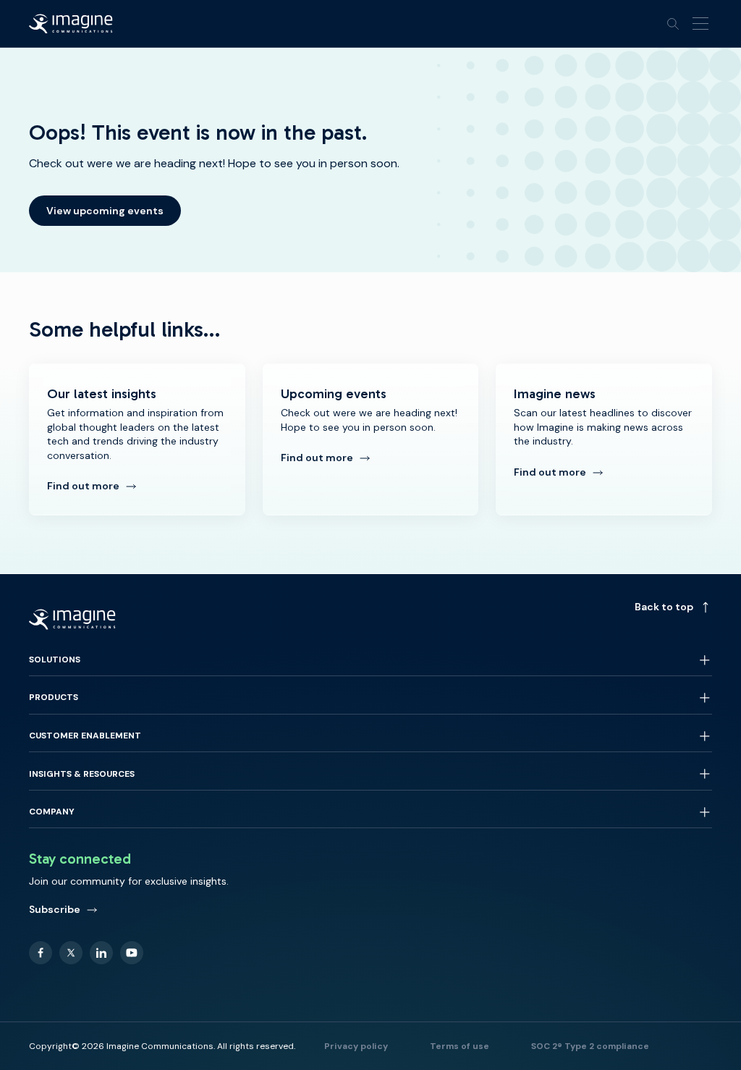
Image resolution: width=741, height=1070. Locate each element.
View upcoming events (105, 210)
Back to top (664, 606)
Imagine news (603, 439)
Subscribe (54, 909)
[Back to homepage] (71, 24)
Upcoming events (370, 439)
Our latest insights (137, 439)
